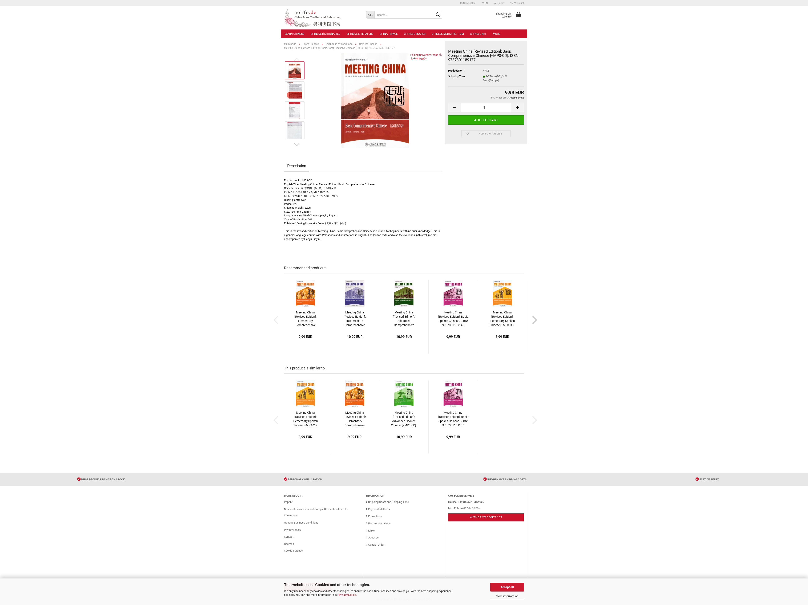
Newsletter (468, 3)
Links (371, 530)
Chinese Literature (360, 33)
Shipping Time (456, 76)
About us (373, 537)
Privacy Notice (347, 594)
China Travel (389, 33)
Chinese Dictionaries (325, 33)
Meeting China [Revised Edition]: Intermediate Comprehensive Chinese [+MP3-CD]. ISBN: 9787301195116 (354, 319)
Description (296, 166)
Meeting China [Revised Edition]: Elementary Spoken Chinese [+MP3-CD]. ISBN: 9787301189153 (502, 319)
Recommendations (379, 523)
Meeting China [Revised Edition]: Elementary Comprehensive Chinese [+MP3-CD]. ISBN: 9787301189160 (305, 319)
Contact (288, 536)
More (496, 33)
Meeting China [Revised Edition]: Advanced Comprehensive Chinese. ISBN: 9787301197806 (404, 319)
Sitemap (289, 543)
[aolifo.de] (322, 17)
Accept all (507, 587)
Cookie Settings (293, 550)
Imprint (288, 502)
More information (507, 596)
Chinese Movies (414, 33)
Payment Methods (379, 509)
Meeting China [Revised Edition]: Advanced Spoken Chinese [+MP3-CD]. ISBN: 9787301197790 (404, 419)
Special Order (376, 544)
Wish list (518, 3)
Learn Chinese (294, 33)
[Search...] (438, 15)
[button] (484, 3)
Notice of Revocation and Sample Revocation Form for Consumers (316, 512)
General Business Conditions (301, 522)
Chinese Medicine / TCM (448, 33)
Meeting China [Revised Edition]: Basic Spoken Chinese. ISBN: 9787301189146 (453, 319)
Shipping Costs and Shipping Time (388, 502)
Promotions (375, 516)
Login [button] (500, 3)
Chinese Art (478, 33)
